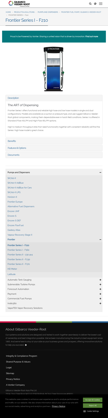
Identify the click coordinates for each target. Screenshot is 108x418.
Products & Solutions (24, 12)
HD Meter (12, 269)
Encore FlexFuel (16, 225)
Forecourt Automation (18, 289)
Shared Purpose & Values (18, 361)
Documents (13, 154)
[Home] (19, 4)
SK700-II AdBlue (16, 183)
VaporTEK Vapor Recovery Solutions (25, 308)
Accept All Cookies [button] (92, 400)
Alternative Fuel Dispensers (21, 206)
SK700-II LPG (14, 192)
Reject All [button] (92, 406)
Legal (9, 367)
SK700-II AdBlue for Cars (20, 187)
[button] (91, 411)
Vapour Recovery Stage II (20, 235)
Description (13, 98)
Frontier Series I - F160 (18, 250)
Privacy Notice (58, 406)
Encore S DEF (14, 220)
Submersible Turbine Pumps (21, 284)
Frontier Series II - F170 (19, 264)
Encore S (12, 216)
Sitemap (10, 373)
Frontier (11, 239)
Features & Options (17, 148)
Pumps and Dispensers (48, 12)
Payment (12, 294)
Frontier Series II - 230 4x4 (20, 254)
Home (8, 12)
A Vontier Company (15, 385)
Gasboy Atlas (14, 230)
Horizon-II (12, 197)
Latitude (12, 274)
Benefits (12, 141)
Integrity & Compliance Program (21, 356)
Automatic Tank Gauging (19, 280)
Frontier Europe (15, 202)
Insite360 (12, 303)
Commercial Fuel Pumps (20, 298)
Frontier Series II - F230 (19, 259)
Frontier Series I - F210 (18, 245)
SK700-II (12, 178)
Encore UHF (13, 211)
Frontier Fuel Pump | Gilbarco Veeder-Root (81, 12)
